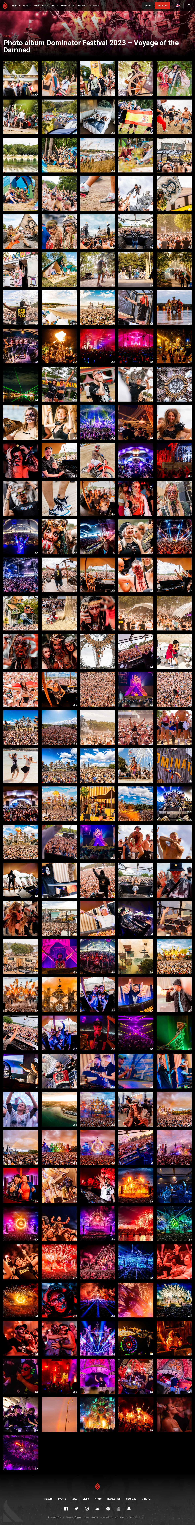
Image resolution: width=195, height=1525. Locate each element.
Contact (143, 1517)
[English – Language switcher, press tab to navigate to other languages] (178, 5)
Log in (147, 5)
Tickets (16, 6)
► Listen (94, 6)
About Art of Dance (73, 1517)
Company (82, 6)
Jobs (122, 1517)
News (36, 6)
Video (45, 6)
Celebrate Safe (131, 1517)
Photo (54, 6)
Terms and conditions (108, 1517)
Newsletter (67, 6)
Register (162, 5)
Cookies (95, 1517)
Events (27, 6)
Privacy (86, 1517)
